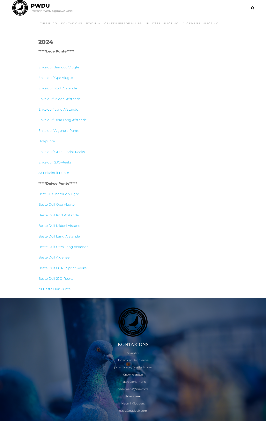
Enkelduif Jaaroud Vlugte (58, 67)
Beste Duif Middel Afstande (60, 226)
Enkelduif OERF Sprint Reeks (61, 152)
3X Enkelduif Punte (53, 173)
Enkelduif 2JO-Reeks (54, 162)
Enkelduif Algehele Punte (58, 131)
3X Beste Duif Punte (54, 289)
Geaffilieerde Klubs (123, 23)
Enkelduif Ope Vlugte (55, 78)
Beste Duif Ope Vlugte (56, 204)
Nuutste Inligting (162, 23)
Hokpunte (46, 141)
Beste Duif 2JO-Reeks (55, 278)
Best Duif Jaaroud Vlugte (58, 194)
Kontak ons (71, 23)
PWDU (40, 5)
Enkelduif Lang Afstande (58, 109)
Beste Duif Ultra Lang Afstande (63, 247)
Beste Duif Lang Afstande (59, 236)
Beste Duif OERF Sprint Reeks (62, 268)
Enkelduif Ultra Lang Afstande (62, 120)
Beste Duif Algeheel (54, 257)
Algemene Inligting (200, 23)
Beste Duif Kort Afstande (58, 215)
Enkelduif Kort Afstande (57, 88)
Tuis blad (48, 23)
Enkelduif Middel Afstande (59, 99)
